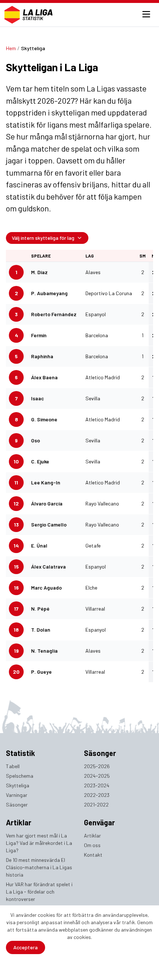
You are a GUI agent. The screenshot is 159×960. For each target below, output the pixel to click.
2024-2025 (97, 776)
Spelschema (19, 776)
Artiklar (92, 835)
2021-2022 (96, 804)
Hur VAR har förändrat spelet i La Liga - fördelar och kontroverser (39, 891)
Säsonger (17, 804)
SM (142, 255)
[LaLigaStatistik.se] (28, 15)
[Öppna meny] (146, 15)
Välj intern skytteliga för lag (43, 238)
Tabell (13, 766)
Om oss (92, 845)
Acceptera (25, 947)
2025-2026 (97, 766)
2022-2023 (96, 795)
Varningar (16, 795)
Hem (11, 48)
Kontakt (93, 855)
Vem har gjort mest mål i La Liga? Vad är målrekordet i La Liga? (39, 842)
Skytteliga (17, 785)
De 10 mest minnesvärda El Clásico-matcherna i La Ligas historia (39, 867)
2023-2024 (96, 785)
